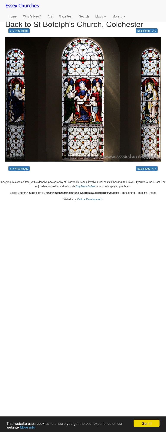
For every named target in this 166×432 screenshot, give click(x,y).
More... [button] (117, 16)
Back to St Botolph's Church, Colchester (74, 23)
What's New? (32, 16)
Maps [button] (99, 16)
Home (12, 16)
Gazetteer (66, 16)
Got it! (147, 423)
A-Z (50, 16)
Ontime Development (89, 199)
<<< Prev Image (19, 30)
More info (27, 427)
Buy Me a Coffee (85, 186)
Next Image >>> (146, 30)
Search (84, 16)
